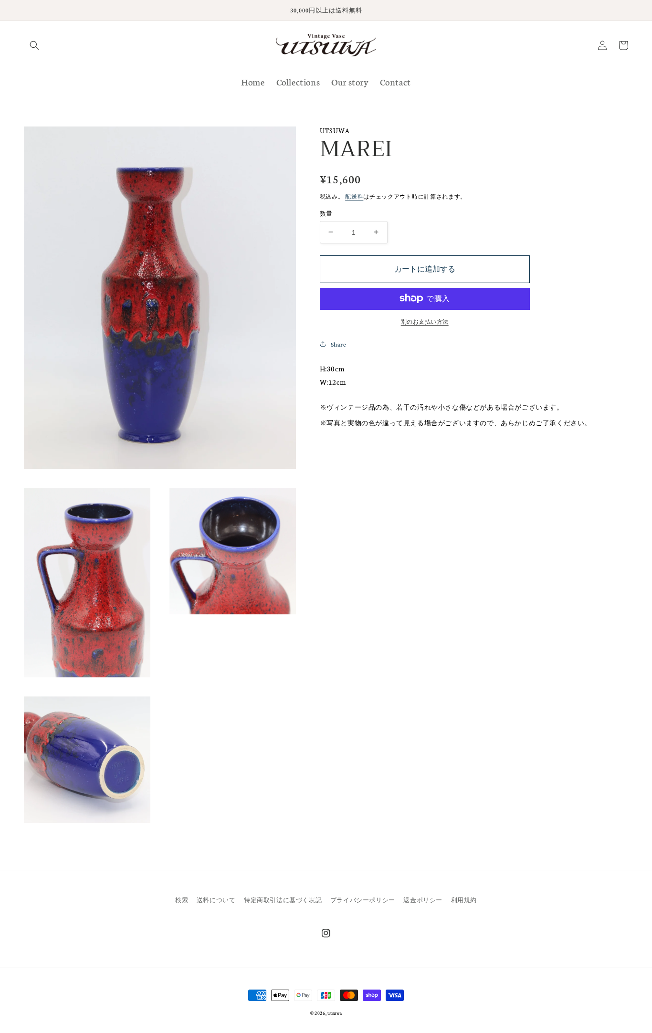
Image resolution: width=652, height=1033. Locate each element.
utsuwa (334, 1013)
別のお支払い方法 (425, 321)
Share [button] (338, 343)
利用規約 (464, 900)
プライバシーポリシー (362, 900)
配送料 (354, 196)
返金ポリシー (422, 900)
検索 (181, 900)
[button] (34, 45)
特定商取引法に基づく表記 (283, 900)
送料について (216, 900)
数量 (326, 213)
